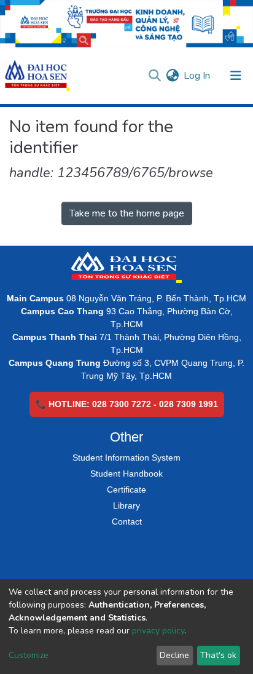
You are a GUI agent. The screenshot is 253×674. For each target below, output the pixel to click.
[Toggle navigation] (236, 75)
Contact (127, 521)
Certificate (126, 489)
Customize (29, 655)
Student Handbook (126, 473)
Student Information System (126, 457)
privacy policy (158, 630)
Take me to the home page (126, 213)
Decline (174, 655)
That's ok (218, 655)
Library (126, 505)
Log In (197, 75)
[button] (172, 75)
